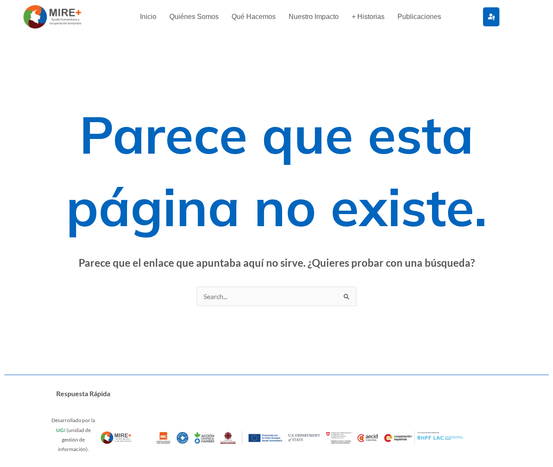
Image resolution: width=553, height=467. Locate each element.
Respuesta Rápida (83, 393)
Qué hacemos (254, 16)
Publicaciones (419, 16)
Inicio (148, 16)
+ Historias (368, 16)
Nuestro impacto (314, 16)
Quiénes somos (194, 16)
